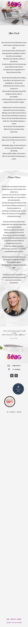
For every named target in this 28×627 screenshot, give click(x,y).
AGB (7, 412)
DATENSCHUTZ (12, 412)
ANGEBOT (19, 619)
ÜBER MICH (13, 619)
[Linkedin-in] (12, 375)
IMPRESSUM (19, 412)
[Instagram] (16, 375)
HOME (8, 619)
